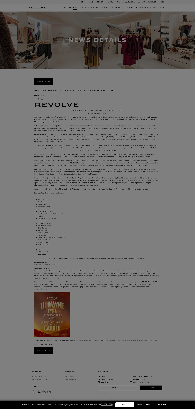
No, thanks (162, 405)
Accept (124, 405)
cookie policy (107, 405)
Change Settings (143, 405)
